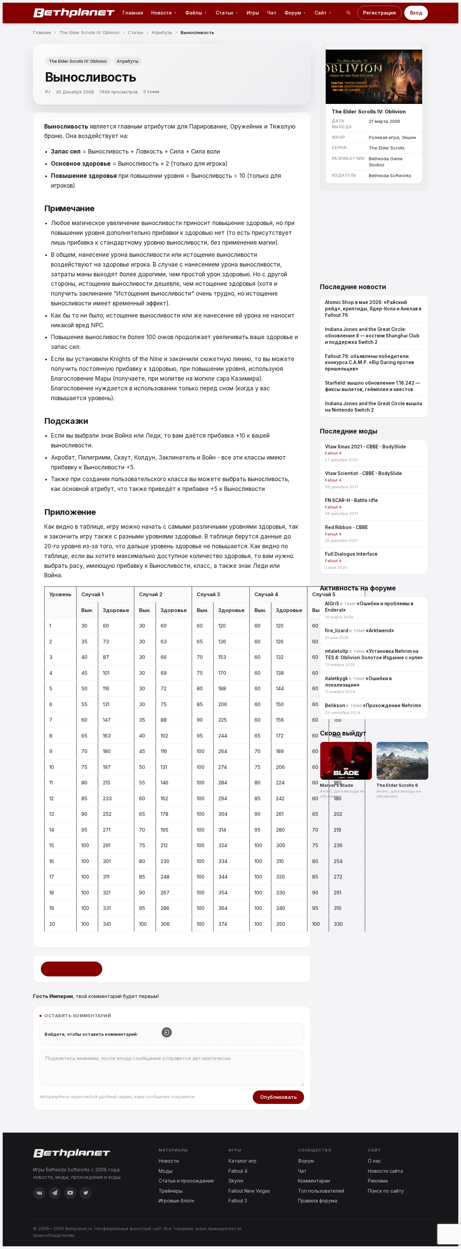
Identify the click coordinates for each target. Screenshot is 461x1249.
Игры (253, 13)
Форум (306, 1161)
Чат (271, 13)
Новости (169, 1161)
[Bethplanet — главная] (74, 13)
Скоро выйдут (343, 733)
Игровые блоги (176, 1200)
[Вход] (167, 1032)
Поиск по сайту (386, 1191)
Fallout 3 (237, 1200)
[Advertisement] (374, 233)
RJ (47, 91)
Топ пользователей (321, 1191)
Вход (416, 13)
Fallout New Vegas (249, 1191)
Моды (165, 1171)
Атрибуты (127, 61)
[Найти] (348, 12)
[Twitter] (86, 1193)
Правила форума (317, 1200)
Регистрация (379, 13)
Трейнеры (171, 1191)
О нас (374, 1161)
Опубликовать (278, 1097)
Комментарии (314, 1181)
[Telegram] (55, 1193)
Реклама (378, 1181)
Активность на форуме (358, 588)
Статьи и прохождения (186, 1181)
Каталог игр (242, 1161)
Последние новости (353, 287)
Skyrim (235, 1181)
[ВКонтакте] (39, 1193)
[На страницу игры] (374, 74)
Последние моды (348, 431)
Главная (133, 13)
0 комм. (151, 91)
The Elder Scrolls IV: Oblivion (78, 61)
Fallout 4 (237, 1171)
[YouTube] (70, 1193)
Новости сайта (385, 1171)
